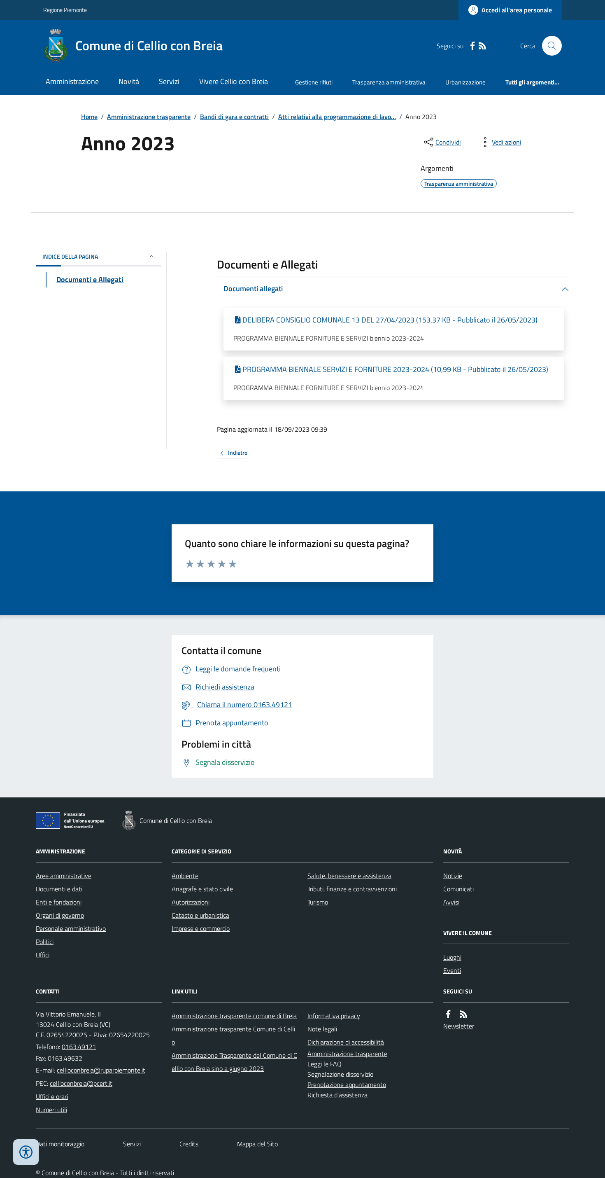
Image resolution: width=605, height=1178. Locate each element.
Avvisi (451, 902)
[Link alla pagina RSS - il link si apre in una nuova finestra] (482, 46)
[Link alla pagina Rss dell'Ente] (463, 1014)
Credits (188, 1144)
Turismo (317, 902)
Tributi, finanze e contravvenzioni (352, 889)
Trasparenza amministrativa (389, 82)
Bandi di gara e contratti (234, 117)
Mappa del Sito (257, 1144)
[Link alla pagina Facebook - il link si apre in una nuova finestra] (472, 46)
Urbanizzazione (465, 82)
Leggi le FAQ (324, 1064)
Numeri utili (51, 1110)
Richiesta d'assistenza (337, 1095)
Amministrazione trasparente (149, 117)
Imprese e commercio (201, 928)
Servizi (169, 81)
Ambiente (185, 876)
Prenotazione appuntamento (346, 1084)
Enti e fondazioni (58, 902)
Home (89, 117)
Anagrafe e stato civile (202, 889)
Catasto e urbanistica (200, 915)
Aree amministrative (63, 876)
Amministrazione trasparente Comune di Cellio (233, 1035)
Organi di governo (60, 915)
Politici (45, 942)
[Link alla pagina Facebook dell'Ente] (448, 1014)
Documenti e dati (59, 889)
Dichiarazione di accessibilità (345, 1042)
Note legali (322, 1029)
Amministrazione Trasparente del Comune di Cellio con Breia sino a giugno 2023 (234, 1061)
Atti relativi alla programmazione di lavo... (337, 117)
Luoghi (452, 957)
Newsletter (458, 1026)
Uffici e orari (52, 1096)
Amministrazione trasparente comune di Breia (234, 1016)
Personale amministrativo (71, 928)
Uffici (42, 955)
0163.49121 (79, 1047)
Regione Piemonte (65, 9)
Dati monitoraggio (60, 1144)
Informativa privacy (333, 1016)
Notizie (452, 876)
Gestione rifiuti (314, 82)
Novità (129, 81)
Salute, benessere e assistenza (349, 876)
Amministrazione (72, 81)
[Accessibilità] (26, 1152)
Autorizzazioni (190, 902)
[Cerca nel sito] (548, 46)
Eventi (452, 970)
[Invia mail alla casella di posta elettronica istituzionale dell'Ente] (101, 1070)
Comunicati (458, 889)
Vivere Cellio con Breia (233, 81)
